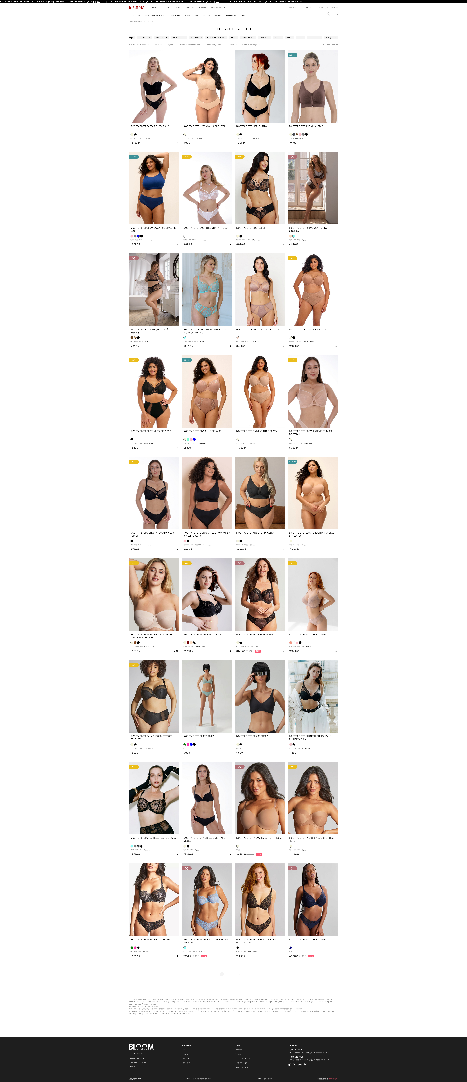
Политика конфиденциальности (199, 1079)
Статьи (177, 7)
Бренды (185, 1054)
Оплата (238, 1054)
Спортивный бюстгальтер (155, 15)
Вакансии (186, 1063)
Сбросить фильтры (249, 45)
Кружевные (264, 37)
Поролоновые (314, 37)
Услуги (166, 7)
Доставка (239, 1050)
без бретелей (161, 37)
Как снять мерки (241, 1063)
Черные (278, 37)
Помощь (202, 7)
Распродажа (231, 15)
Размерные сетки (242, 1067)
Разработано (327, 1079)
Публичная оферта (265, 1079)
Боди (197, 15)
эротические (196, 37)
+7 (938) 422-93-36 (295, 1057)
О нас (184, 1050)
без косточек (144, 37)
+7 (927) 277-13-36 (295, 1050)
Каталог (155, 7)
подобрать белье (319, 1011)
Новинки (217, 15)
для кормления (179, 37)
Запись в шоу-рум (218, 7)
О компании (189, 7)
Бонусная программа (137, 1062)
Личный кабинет (135, 1053)
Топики (233, 37)
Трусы (187, 15)
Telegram (292, 7)
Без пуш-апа (331, 37)
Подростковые (248, 37)
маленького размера (216, 37)
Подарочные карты (136, 1058)
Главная (132, 21)
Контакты (185, 1058)
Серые (300, 37)
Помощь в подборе (242, 1058)
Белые (289, 37)
